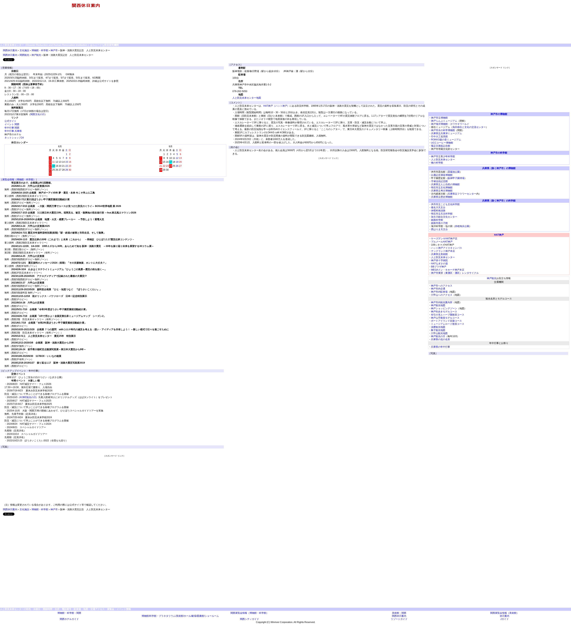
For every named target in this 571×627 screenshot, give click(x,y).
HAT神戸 (499, 235)
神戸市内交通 (438, 288)
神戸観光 (36, 55)
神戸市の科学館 (499, 152)
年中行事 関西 (11, 127)
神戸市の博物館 (499, 114)
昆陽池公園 (454, 172)
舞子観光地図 (438, 330)
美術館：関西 (399, 613)
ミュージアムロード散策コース (447, 324)
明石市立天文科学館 (441, 213)
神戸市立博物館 (439, 117)
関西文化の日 (37, 114)
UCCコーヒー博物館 (442, 142)
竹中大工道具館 (439, 136)
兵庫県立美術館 (439, 254)
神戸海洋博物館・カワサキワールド (450, 124)
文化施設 (24, 50)
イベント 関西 (11, 124)
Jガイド (504, 619)
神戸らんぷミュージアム (444, 121)
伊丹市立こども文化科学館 (445, 204)
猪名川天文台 (438, 207)
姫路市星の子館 (439, 223)
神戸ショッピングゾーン (444, 308)
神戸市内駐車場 (439, 292)
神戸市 (54, 50)
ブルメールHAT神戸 (441, 241)
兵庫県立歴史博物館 (441, 197)
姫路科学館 (437, 220)
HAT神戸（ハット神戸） (276, 106)
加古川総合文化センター (444, 217)
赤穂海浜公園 (462, 226)
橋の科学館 (437, 162)
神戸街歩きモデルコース (444, 311)
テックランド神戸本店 (443, 251)
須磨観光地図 (438, 327)
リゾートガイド (399, 619)
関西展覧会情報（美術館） (504, 613)
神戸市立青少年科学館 (443, 156)
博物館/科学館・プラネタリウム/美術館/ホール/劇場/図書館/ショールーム (180, 616)
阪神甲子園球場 (456, 178)
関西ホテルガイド (69, 619)
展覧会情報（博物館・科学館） (19, 179)
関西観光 (24, 55)
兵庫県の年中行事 (440, 347)
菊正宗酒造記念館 (440, 146)
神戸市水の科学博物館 (443, 130)
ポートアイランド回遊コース (446, 321)
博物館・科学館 (40, 50)
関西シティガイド (249, 619)
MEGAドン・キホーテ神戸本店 (447, 270)
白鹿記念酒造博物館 (441, 175)
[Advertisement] (371, 22)
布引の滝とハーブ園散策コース (447, 314)
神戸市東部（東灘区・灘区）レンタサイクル (455, 273)
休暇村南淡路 (438, 210)
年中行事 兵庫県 (13, 131)
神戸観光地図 (438, 305)
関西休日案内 (10, 50)
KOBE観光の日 (28, 397)
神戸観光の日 (438, 336)
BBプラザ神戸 (438, 266)
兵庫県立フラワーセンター (462, 193)
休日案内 (504, 616)
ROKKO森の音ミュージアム (446, 139)
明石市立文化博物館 (441, 187)
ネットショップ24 (14, 137)
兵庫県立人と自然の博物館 (445, 184)
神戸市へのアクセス (441, 285)
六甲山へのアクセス (441, 295)
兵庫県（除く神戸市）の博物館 (499, 168)
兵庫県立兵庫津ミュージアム (446, 133)
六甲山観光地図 (439, 333)
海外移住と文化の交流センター (469, 127)
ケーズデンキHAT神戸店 (444, 238)
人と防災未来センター (443, 159)
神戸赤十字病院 (439, 260)
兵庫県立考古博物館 (441, 190)
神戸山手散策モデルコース (445, 318)
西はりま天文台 (439, 229)
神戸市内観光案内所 (441, 302)
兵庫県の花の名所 (440, 339)
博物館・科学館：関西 (69, 613)
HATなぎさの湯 (439, 263)
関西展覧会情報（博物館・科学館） (249, 613)
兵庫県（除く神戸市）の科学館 (499, 200)
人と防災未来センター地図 (246, 98)
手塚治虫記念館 (439, 181)
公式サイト (10, 121)
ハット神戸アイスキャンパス (446, 248)
